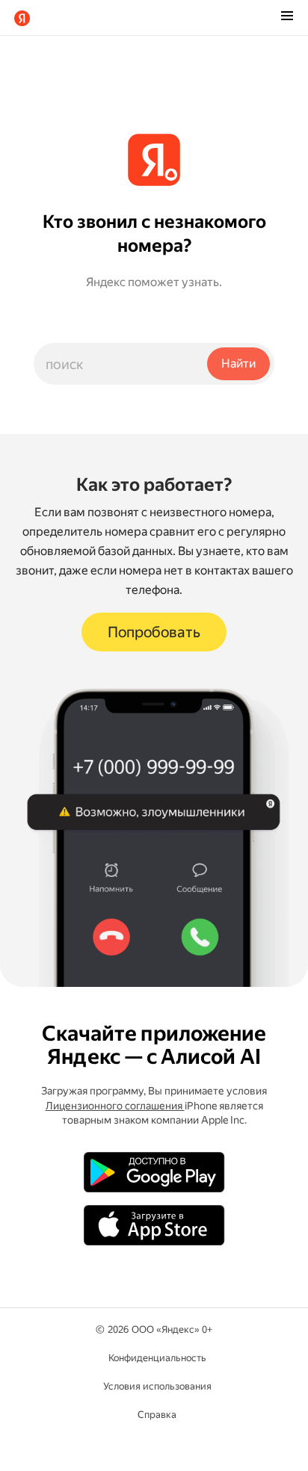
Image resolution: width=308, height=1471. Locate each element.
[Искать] (238, 363)
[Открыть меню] (287, 17)
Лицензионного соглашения (115, 1106)
